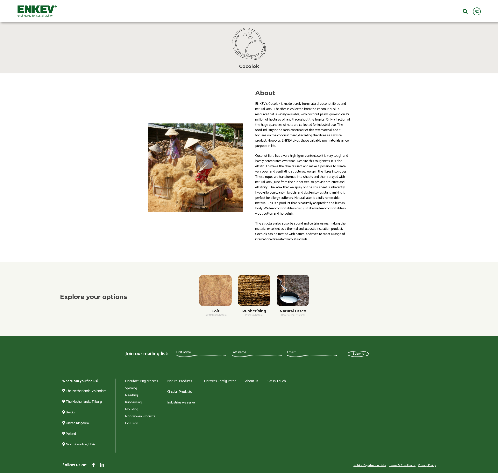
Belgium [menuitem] (71, 412)
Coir (215, 311)
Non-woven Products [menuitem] (140, 416)
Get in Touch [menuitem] (276, 381)
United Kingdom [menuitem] (77, 423)
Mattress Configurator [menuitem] (220, 381)
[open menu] (476, 11)
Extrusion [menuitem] (131, 423)
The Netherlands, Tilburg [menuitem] (83, 402)
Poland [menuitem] (70, 434)
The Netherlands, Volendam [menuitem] (85, 391)
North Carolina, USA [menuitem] (80, 444)
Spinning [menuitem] (131, 388)
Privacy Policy (427, 465)
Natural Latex (293, 311)
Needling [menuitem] (131, 395)
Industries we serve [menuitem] (181, 402)
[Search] (465, 11)
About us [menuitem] (251, 381)
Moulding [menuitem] (131, 409)
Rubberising (254, 311)
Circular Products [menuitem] (179, 392)
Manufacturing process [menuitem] (141, 381)
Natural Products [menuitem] (179, 381)
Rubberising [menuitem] (133, 402)
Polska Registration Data (369, 465)
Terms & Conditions (402, 465)
